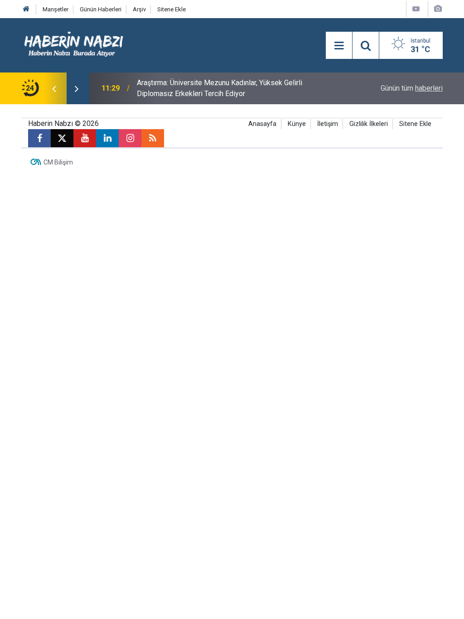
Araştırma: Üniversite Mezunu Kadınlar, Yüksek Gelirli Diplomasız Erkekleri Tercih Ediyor (219, 88)
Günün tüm (412, 88)
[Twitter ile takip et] (62, 138)
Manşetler (55, 9)
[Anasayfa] (26, 9)
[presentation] (54, 88)
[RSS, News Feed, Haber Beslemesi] (152, 138)
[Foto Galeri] (438, 9)
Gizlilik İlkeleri (368, 124)
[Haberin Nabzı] (73, 44)
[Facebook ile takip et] (39, 138)
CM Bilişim (58, 162)
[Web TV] (416, 9)
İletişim (327, 124)
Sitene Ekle (171, 9)
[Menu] (339, 45)
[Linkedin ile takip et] (107, 138)
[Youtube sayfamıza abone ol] (84, 138)
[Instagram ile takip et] (130, 138)
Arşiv (139, 9)
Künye (297, 124)
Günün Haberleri (100, 9)
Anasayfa (262, 124)
